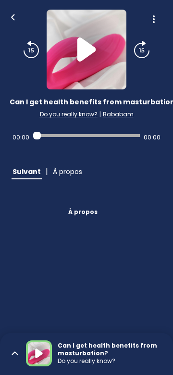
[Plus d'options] (153, 19)
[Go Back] (13, 16)
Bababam (118, 114)
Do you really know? (69, 114)
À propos (83, 212)
